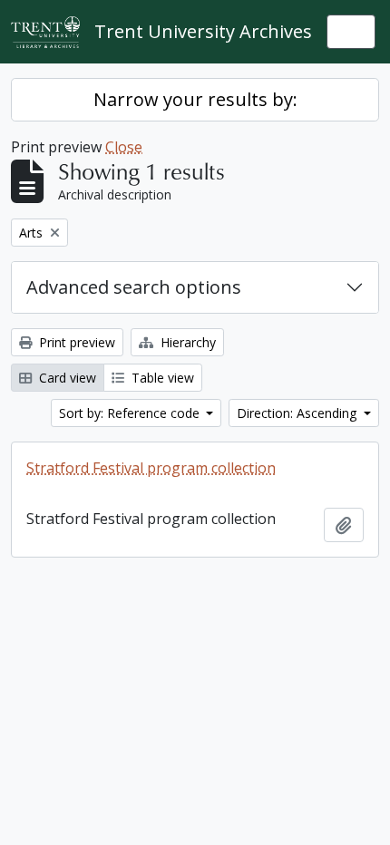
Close (123, 147)
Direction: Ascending (298, 413)
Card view (65, 377)
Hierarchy (186, 342)
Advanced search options (133, 287)
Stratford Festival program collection (151, 468)
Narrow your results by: (195, 99)
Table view (161, 377)
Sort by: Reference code (131, 413)
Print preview (75, 342)
